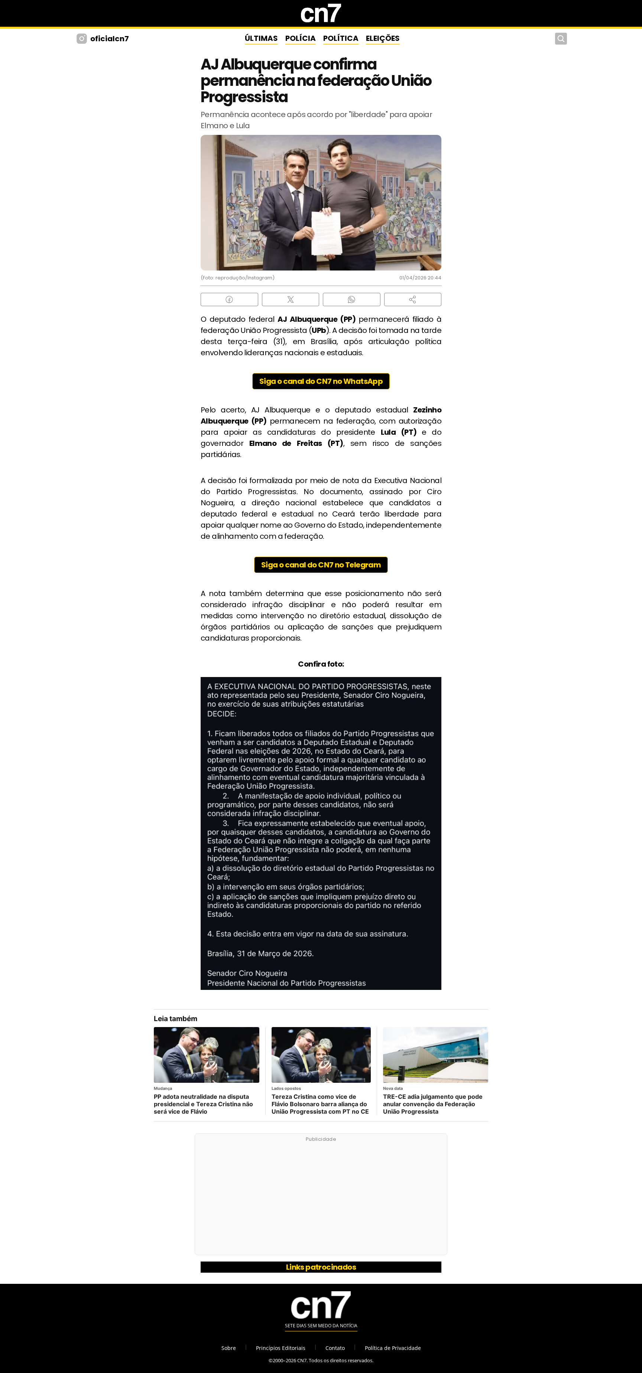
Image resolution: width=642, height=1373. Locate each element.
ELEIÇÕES (383, 38)
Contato (335, 1347)
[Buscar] (561, 39)
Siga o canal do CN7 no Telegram (321, 565)
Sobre (228, 1347)
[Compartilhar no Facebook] (229, 299)
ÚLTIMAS (261, 38)
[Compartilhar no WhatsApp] (351, 299)
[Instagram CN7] (82, 38)
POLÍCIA (300, 38)
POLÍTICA (341, 38)
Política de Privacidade (393, 1347)
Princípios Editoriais (280, 1347)
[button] (413, 299)
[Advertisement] (321, 1198)
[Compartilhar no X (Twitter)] (291, 299)
